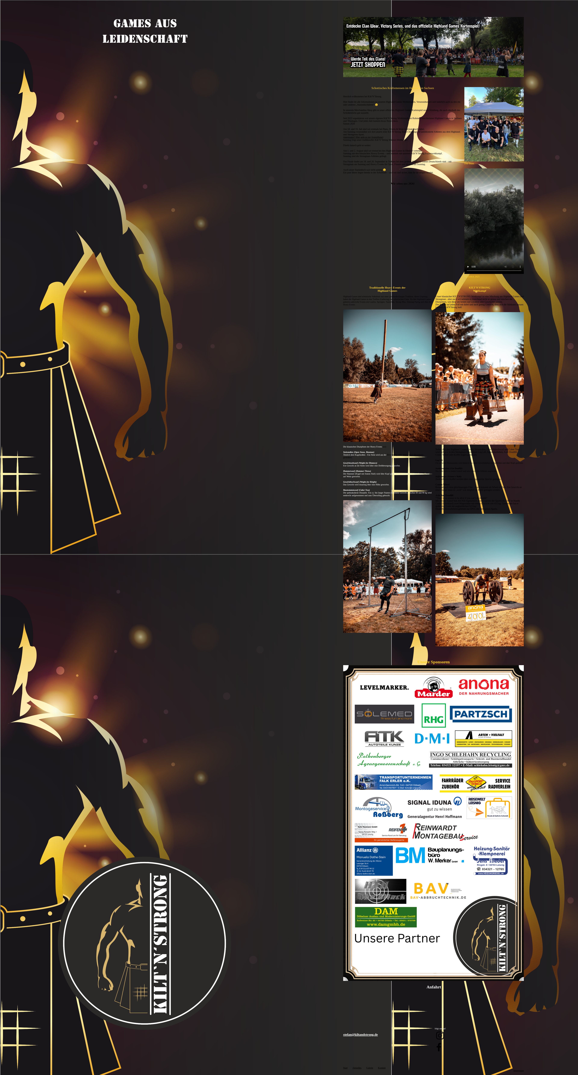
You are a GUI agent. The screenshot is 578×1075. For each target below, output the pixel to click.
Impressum (518, 1070)
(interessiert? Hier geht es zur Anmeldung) (363, 137)
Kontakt (382, 1068)
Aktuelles (356, 1068)
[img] (144, 46)
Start (345, 1068)
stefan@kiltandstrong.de (360, 1034)
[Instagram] (440, 1036)
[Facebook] (438, 1048)
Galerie (369, 1068)
